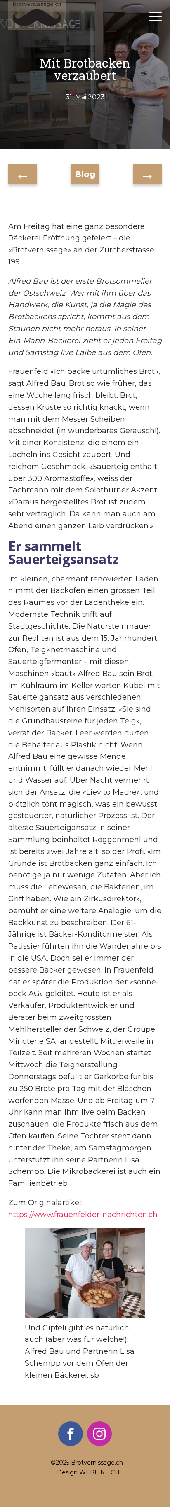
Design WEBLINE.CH (88, 1472)
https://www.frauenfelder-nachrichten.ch (83, 1214)
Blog (85, 174)
